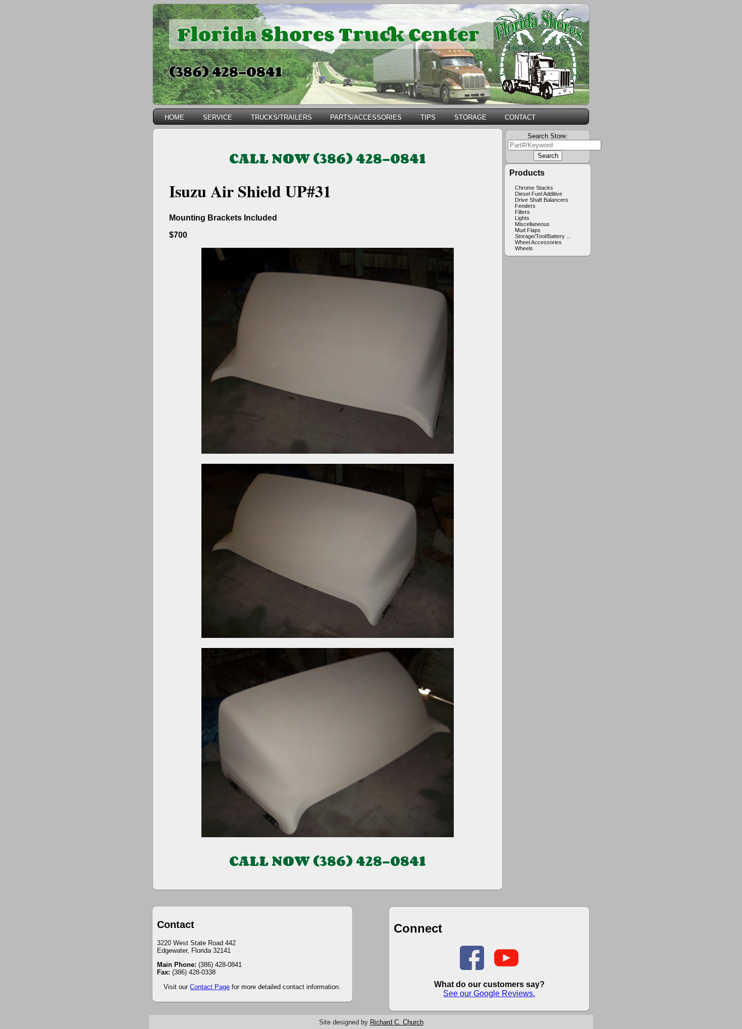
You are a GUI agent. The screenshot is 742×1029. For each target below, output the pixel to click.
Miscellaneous (532, 224)
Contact (520, 117)
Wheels (524, 248)
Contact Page (210, 987)
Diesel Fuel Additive (538, 194)
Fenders (525, 206)
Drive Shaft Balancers (541, 200)
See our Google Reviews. (489, 993)
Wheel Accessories (538, 242)
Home (174, 117)
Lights (522, 218)
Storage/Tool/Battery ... (543, 236)
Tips (428, 117)
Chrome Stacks (534, 188)
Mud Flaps (528, 230)
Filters (522, 212)
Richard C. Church (396, 1022)
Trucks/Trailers (281, 117)
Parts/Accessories (366, 117)
